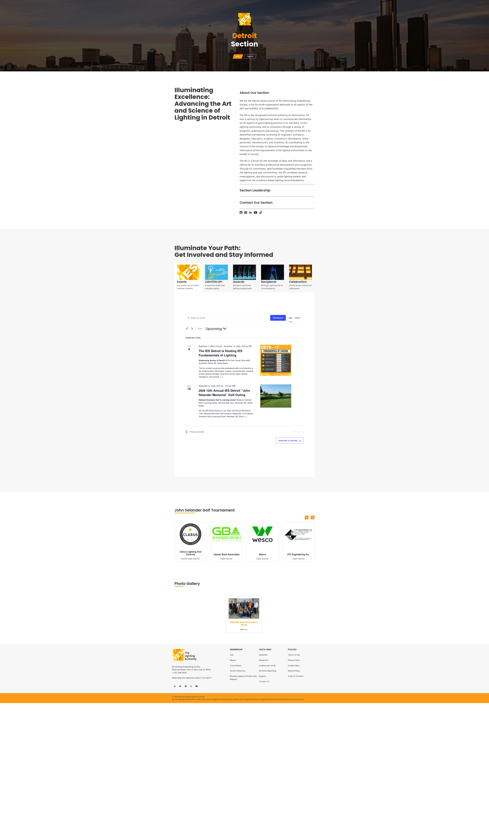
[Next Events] (192, 328)
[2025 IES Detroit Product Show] (244, 608)
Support (262, 676)
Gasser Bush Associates (226, 554)
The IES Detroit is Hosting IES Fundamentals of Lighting (220, 353)
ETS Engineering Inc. (298, 554)
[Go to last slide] (306, 517)
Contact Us (264, 681)
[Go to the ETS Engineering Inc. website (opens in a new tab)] (298, 534)
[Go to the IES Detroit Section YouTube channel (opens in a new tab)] (255, 212)
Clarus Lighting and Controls (190, 553)
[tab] (188, 277)
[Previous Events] (187, 328)
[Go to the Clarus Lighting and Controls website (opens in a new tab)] (190, 534)
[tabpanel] (244, 384)
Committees (235, 665)
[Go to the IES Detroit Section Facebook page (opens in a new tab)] (241, 212)
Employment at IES (267, 665)
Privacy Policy (294, 660)
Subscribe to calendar (287, 440)
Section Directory (237, 671)
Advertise (263, 655)
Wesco (262, 554)
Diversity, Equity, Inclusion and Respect (243, 678)
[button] (277, 93)
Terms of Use (294, 655)
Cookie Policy (294, 665)
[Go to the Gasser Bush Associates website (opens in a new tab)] (226, 534)
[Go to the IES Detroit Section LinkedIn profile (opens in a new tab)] (250, 212)
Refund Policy (294, 671)
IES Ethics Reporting (267, 671)
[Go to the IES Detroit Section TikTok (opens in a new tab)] (260, 212)
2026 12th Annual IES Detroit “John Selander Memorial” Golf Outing (224, 392)
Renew (233, 660)
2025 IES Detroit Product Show (244, 623)
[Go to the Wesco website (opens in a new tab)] (262, 534)
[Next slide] (312, 517)
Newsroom (263, 660)
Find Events (278, 317)
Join (232, 655)
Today (200, 328)
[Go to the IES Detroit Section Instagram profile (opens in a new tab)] (245, 212)
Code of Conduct (296, 676)
